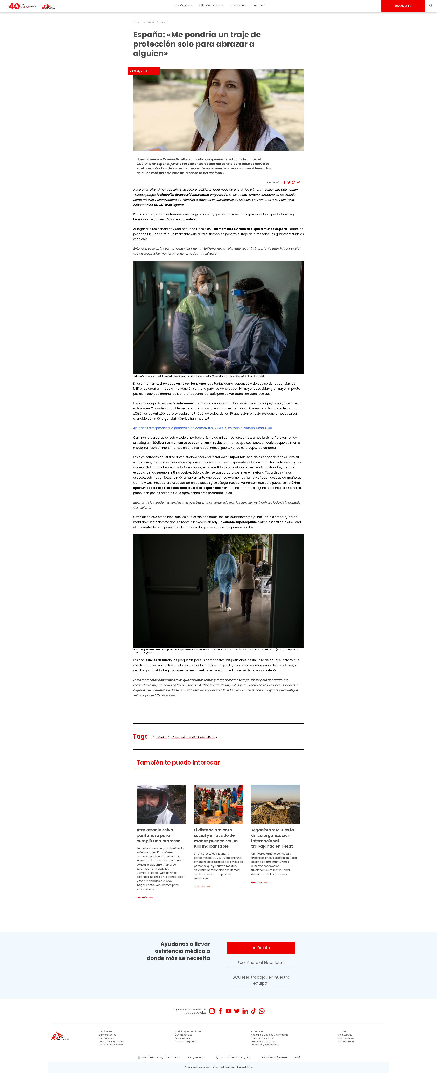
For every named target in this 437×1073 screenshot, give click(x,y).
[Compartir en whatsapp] (293, 182)
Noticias (164, 22)
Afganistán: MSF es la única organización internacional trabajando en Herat (272, 838)
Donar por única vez (262, 1038)
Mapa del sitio (245, 1067)
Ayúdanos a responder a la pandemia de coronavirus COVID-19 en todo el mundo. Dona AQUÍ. (202, 428)
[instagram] (212, 1011)
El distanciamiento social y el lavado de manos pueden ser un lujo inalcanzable (216, 838)
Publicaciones (183, 1038)
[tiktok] (253, 1011)
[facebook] (220, 1011)
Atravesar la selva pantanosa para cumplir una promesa (159, 835)
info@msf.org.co (197, 1057)
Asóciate (261, 947)
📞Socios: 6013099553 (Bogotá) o (233, 1057)
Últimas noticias (211, 5)
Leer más (142, 897)
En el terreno (345, 1034)
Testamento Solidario (263, 1041)
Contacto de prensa (186, 1041)
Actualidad (149, 22)
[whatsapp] (262, 1011)
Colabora (237, 5)
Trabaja (258, 5)
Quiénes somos (107, 1034)
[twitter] (237, 1011)
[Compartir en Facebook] (284, 182)
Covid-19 (163, 737)
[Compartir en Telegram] (298, 182)
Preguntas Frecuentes (197, 1067)
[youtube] (228, 1011)
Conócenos (183, 5)
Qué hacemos (106, 1038)
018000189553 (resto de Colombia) (280, 1057)
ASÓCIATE (403, 6)
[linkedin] (245, 1011)
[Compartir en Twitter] (288, 182)
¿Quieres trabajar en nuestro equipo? (261, 980)
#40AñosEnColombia (110, 1044)
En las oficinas (346, 1038)
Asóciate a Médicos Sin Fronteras (269, 1034)
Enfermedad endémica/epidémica (195, 737)
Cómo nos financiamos (111, 1041)
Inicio (136, 22)
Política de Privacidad (223, 1067)
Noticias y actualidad (188, 1031)
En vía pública (346, 1041)
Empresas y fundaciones (265, 1044)
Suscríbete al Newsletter (261, 962)
